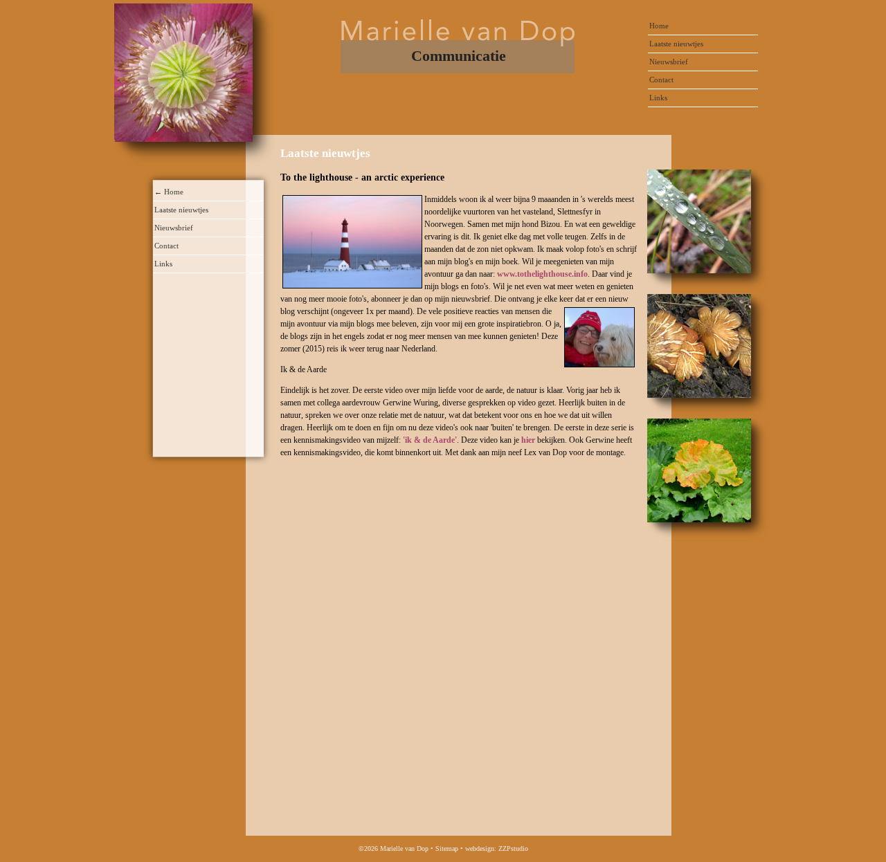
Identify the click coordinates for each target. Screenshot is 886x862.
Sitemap (446, 848)
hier (528, 440)
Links (658, 97)
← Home (168, 191)
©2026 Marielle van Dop (393, 848)
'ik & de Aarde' (429, 440)
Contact (661, 79)
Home (659, 25)
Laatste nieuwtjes (676, 43)
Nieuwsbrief (668, 61)
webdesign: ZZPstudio (496, 848)
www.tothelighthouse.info (542, 274)
